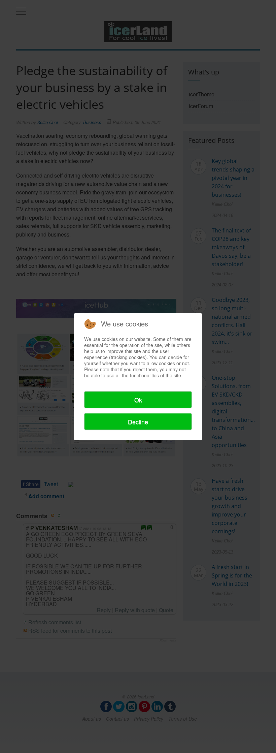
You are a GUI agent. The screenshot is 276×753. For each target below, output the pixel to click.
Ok (138, 399)
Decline (138, 421)
